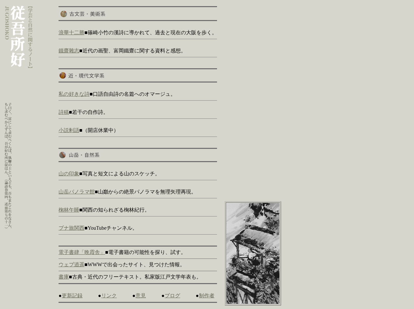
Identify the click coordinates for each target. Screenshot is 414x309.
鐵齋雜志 (69, 50)
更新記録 (72, 295)
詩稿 (64, 112)
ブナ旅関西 (71, 228)
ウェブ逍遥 (71, 264)
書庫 (64, 277)
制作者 (206, 295)
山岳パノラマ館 (77, 191)
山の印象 (69, 173)
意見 (141, 295)
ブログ (172, 295)
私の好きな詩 (74, 94)
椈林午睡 (69, 210)
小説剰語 (69, 130)
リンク (109, 295)
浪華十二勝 (71, 32)
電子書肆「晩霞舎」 (82, 252)
